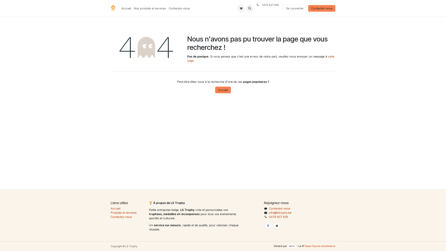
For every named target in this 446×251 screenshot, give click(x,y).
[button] (249, 8)
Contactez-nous (321, 8)
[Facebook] (267, 225)
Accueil (223, 90)
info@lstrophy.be (280, 212)
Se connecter (295, 8)
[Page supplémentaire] (277, 225)
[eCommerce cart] (241, 8)
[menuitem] (126, 8)
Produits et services (124, 212)
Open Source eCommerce (320, 246)
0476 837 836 (278, 217)
